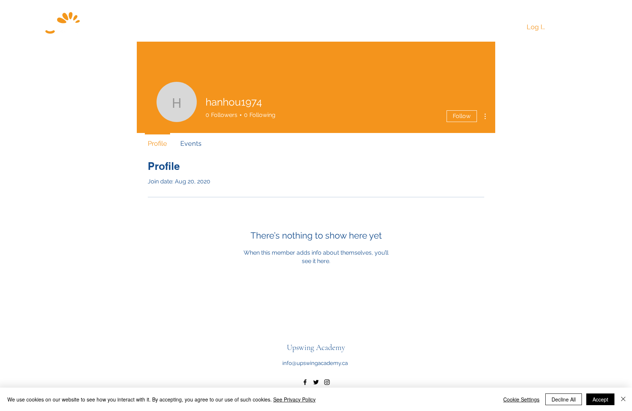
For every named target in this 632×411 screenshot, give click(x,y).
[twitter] (316, 382)
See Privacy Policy (294, 399)
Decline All (564, 399)
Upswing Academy (316, 347)
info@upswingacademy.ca (315, 363)
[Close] (623, 399)
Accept (600, 399)
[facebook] (305, 382)
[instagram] (327, 382)
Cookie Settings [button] (521, 399)
